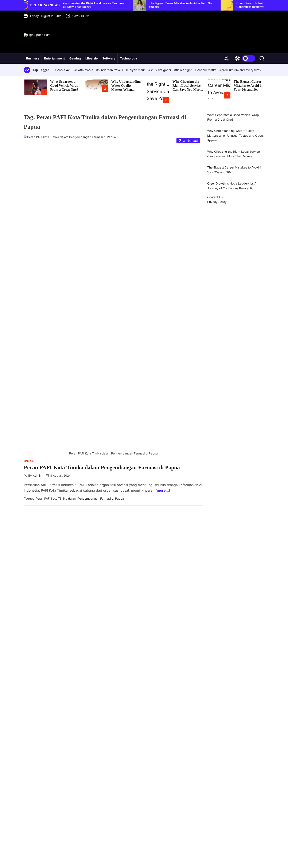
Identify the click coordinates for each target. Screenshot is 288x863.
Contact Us (215, 197)
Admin (37, 475)
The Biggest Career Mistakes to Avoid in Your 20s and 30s (248, 85)
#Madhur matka (206, 70)
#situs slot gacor (160, 70)
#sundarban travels (110, 70)
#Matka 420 (63, 70)
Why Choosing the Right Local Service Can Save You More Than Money (186, 88)
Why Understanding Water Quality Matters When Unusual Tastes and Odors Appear (126, 90)
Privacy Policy (217, 202)
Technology (128, 58)
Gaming (75, 58)
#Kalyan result (136, 70)
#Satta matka (84, 70)
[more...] (162, 490)
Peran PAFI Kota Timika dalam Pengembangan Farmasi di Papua (102, 467)
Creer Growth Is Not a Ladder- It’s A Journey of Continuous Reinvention (252, 5)
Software (108, 58)
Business (32, 58)
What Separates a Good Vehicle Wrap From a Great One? (64, 85)
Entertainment (54, 58)
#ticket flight (183, 70)
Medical (29, 461)
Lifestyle (91, 58)
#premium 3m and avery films (240, 70)
